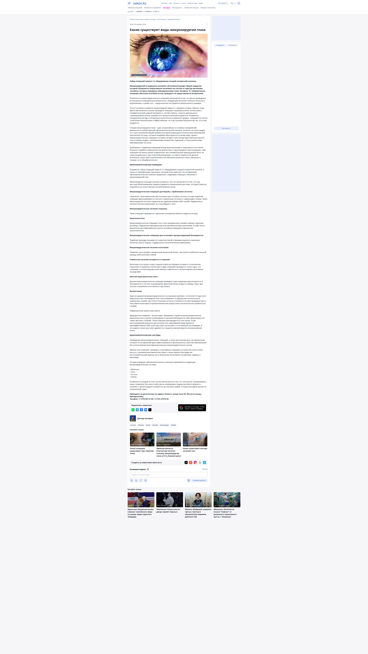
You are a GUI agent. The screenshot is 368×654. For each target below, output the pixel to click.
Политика (164, 3)
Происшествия (192, 3)
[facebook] (141, 409)
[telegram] (137, 409)
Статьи (183, 3)
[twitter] (150, 409)
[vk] (145, 409)
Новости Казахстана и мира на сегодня (143, 19)
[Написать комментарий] (169, 475)
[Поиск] (239, 3)
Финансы (177, 3)
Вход (206, 469)
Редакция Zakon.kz (174, 19)
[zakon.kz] (139, 3)
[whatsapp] (133, 409)
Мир (170, 3)
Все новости (162, 19)
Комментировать (199, 480)
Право (201, 3)
